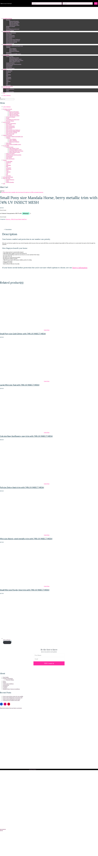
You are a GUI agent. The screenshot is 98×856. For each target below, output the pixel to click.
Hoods (7, 27)
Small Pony (8, 78)
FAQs (4, 681)
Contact (5, 687)
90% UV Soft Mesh (13, 23)
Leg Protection (6, 31)
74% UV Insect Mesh (14, 25)
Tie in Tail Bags (12, 48)
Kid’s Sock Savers (10, 68)
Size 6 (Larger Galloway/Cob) (13, 40)
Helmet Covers (9, 56)
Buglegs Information (11, 32)
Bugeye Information (14, 21)
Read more (7, 642)
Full (7, 83)
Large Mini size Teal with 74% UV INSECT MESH (19, 385)
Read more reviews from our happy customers (11, 708)
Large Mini (8, 77)
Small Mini (8, 74)
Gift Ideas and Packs (8, 86)
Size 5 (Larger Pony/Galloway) (13, 39)
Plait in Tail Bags (13, 49)
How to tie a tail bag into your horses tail (12, 697)
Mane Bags (8, 52)
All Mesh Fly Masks (10, 26)
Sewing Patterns (10, 89)
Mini (7, 76)
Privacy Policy (32, 769)
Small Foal (8, 72)
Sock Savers (9, 66)
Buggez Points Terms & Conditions (11, 689)
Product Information (8, 678)
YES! (96, 3)
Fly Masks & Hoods (7, 18)
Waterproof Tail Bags (14, 51)
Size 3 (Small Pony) (10, 36)
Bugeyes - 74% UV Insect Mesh (13, 219)
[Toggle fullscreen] (2, 829)
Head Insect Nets (10, 63)
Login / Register (7, 95)
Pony (7, 80)
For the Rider (6, 55)
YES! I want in (49, 663)
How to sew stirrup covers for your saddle (13, 696)
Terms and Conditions (8, 683)
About (4, 682)
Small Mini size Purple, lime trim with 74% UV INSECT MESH (24, 590)
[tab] (50, 229)
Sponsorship (6, 685)
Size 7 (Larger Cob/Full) (11, 42)
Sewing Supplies (10, 91)
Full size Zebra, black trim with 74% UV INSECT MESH (22, 487)
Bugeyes (8, 19)
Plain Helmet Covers (14, 57)
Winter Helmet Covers (14, 61)
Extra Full (8, 85)
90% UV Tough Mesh (14, 22)
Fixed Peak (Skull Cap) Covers (16, 60)
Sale (4, 93)
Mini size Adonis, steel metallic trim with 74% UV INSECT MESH (26, 538)
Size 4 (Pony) (9, 38)
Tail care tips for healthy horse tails (11, 700)
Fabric (7, 90)
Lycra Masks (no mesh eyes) (12, 29)
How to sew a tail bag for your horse (11, 699)
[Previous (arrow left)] (0, 830)
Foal (7, 73)
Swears (5, 69)
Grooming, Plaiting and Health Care (14, 46)
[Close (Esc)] (5, 829)
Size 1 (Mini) (9, 34)
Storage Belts (9, 65)
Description (8, 229)
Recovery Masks (10, 30)
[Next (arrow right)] (2, 830)
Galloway (8, 81)
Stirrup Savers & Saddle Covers (13, 53)
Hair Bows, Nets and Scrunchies (13, 64)
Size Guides (6, 677)
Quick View (46, 330)
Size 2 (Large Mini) (10, 35)
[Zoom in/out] (0, 829)
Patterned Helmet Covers (15, 59)
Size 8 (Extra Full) (10, 43)
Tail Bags (8, 47)
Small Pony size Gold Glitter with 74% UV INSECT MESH (23, 333)
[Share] (3, 829)
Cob (7, 82)
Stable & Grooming (7, 44)
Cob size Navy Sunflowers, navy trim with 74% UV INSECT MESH (26, 436)
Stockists (5, 686)
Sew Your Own (6, 87)
